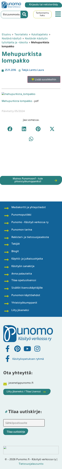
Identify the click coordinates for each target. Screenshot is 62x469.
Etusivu (6, 34)
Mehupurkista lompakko (17, 101)
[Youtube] (27, 348)
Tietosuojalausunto (31, 464)
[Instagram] (37, 348)
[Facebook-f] (7, 348)
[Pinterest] (17, 348)
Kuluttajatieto (39, 34)
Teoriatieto (21, 34)
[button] (10, 129)
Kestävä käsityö (11, 38)
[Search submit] (24, 14)
